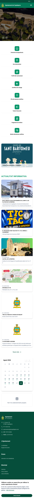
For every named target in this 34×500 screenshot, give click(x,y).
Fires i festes (4, 471)
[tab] (28, 38)
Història (3, 469)
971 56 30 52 (6, 426)
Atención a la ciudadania (7, 458)
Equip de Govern (5, 447)
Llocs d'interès (5, 473)
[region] (17, 24)
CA (29, 1)
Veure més (17, 352)
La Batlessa (4, 445)
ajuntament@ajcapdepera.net (11, 429)
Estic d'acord (17, 495)
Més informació (10, 490)
